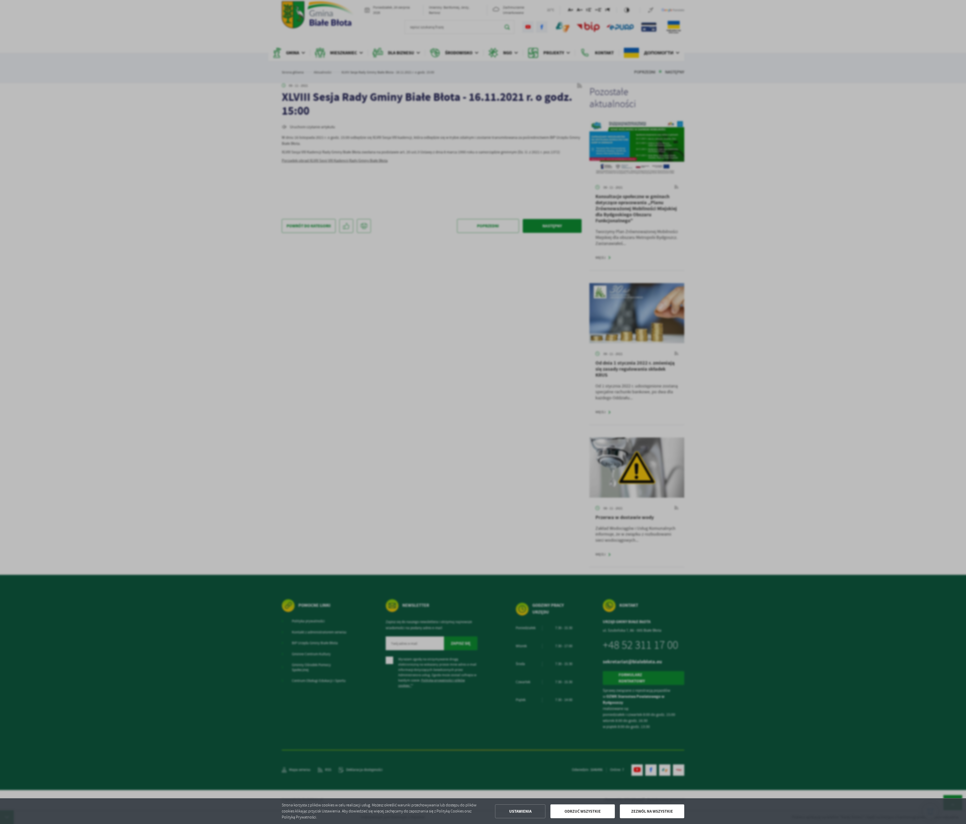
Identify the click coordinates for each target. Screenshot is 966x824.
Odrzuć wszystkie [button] (583, 811)
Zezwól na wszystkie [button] (652, 811)
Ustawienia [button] (520, 811)
